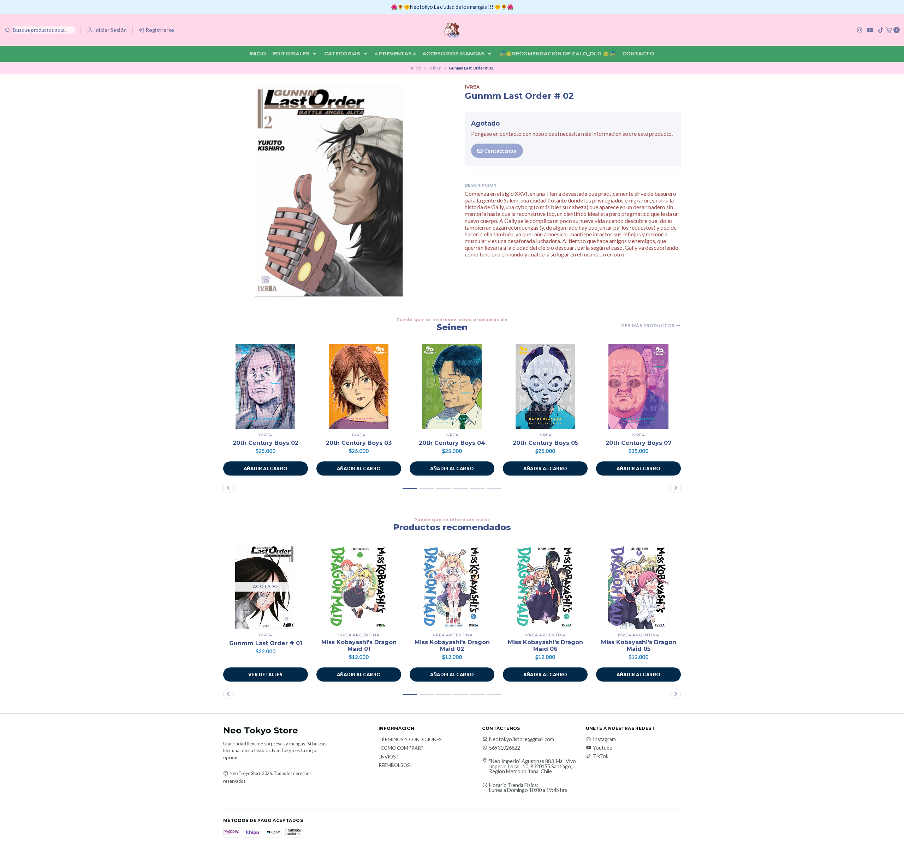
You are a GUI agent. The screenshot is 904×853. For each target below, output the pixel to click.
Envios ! (389, 757)
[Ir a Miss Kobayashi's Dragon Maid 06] (545, 586)
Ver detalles (265, 674)
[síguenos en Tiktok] (880, 29)
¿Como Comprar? (401, 748)
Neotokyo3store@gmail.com (521, 739)
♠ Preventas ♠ (395, 53)
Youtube (602, 747)
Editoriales (292, 53)
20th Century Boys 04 (452, 443)
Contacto (638, 53)
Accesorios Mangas (454, 53)
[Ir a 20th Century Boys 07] (638, 386)
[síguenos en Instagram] (859, 29)
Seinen (434, 68)
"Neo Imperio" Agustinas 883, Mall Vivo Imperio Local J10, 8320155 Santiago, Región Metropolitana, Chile (532, 766)
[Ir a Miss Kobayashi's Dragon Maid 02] (452, 586)
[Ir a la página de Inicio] (452, 30)
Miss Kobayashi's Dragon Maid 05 (638, 645)
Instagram (604, 739)
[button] (265, 468)
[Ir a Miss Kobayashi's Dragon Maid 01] (358, 586)
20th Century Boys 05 (545, 443)
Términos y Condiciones (410, 739)
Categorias (343, 53)
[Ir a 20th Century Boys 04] (452, 386)
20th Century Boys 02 (265, 443)
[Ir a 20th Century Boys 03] (358, 386)
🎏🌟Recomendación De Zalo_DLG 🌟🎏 (557, 53)
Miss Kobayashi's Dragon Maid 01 (359, 645)
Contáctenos (499, 151)
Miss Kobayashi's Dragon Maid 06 (545, 645)
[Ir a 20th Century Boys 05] (545, 386)
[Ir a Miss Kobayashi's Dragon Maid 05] (638, 586)
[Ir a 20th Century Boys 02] (265, 386)
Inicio (258, 53)
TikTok (600, 756)
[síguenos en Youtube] (870, 29)
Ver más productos (648, 325)
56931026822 (504, 747)
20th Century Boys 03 (359, 443)
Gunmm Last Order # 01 (265, 643)
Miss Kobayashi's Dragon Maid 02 (452, 645)
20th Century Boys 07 (639, 443)
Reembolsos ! (396, 765)
